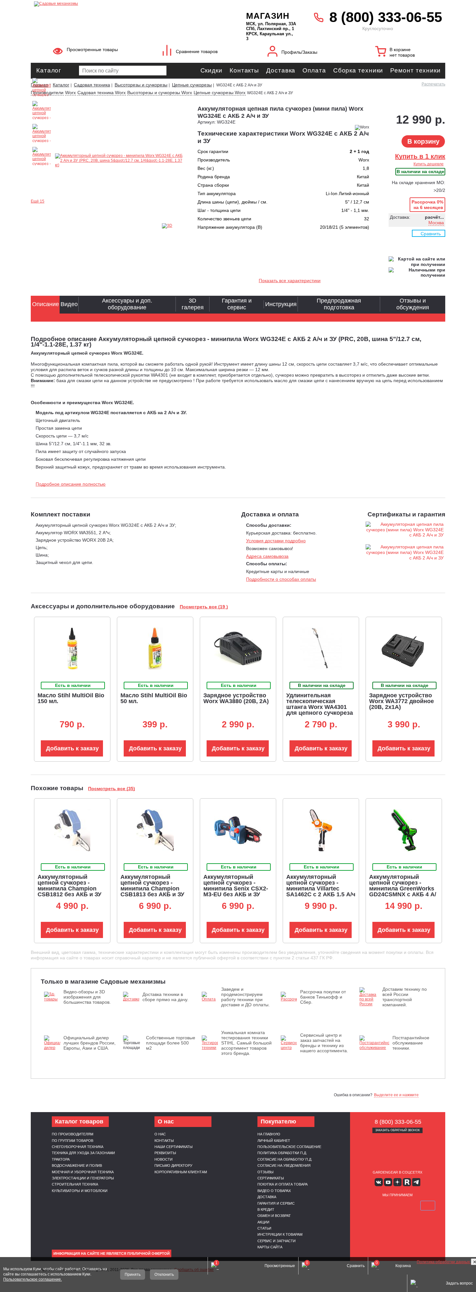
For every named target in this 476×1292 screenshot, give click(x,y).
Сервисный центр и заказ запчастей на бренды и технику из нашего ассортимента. (324, 1042)
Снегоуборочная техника (77, 1147)
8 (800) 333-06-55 (385, 17)
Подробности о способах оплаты (281, 579)
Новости (163, 1159)
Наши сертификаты (173, 1147)
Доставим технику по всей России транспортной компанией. (404, 997)
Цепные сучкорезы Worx (219, 92)
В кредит (265, 1209)
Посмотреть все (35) (111, 788)
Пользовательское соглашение (289, 1147)
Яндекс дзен (397, 1182)
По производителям (72, 1134)
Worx (70, 92)
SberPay (427, 1205)
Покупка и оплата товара (282, 1184)
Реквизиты (165, 1153)
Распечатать (433, 84)
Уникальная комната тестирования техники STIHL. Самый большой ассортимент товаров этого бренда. (246, 1043)
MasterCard (382, 1205)
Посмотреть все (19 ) (204, 606)
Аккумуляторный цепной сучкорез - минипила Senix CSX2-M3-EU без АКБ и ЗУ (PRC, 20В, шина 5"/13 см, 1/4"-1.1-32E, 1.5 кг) (235, 891)
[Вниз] (447, 45)
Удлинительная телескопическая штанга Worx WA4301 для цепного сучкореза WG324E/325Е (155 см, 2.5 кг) (319, 710)
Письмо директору (173, 1165)
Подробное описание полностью (71, 484)
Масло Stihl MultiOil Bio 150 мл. (71, 698)
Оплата (314, 70)
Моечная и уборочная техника (83, 1172)
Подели (404, 1205)
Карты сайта (269, 1247)
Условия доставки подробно (276, 540)
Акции (263, 1222)
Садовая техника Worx (101, 92)
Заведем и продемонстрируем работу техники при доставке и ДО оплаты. (245, 997)
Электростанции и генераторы (83, 1178)
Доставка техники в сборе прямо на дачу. (165, 997)
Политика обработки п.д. (282, 1153)
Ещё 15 (37, 201)
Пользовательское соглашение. (32, 1279)
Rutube (407, 1182)
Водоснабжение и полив (77, 1165)
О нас (160, 1134)
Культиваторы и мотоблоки (80, 1191)
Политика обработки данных (444, 1262)
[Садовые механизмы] (126, 3)
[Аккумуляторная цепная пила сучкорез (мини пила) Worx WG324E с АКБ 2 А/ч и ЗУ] (119, 160)
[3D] (175, 225)
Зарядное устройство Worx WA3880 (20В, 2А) (236, 698)
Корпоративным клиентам (180, 1172)
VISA (367, 1205)
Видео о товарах (274, 1191)
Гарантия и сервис (276, 1203)
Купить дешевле (429, 164)
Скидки (211, 70)
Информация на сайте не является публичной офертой (111, 1253)
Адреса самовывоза (267, 556)
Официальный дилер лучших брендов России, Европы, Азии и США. (89, 1043)
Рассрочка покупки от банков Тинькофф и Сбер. (323, 997)
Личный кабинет (273, 1141)
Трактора (61, 1159)
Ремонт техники (415, 70)
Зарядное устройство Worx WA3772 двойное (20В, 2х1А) (401, 701)
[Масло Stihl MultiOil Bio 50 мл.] (155, 648)
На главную (268, 1134)
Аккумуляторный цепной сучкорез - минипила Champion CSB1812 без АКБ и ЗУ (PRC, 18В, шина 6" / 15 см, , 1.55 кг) (70, 891)
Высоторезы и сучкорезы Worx (159, 92)
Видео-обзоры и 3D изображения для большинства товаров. (87, 997)
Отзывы (265, 1172)
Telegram (416, 1182)
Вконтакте (379, 1182)
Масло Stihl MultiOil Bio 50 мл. (153, 698)
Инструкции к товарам (279, 1234)
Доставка (280, 70)
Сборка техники (358, 70)
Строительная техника (75, 1184)
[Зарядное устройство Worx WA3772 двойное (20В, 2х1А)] (404, 648)
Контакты (244, 70)
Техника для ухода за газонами (83, 1153)
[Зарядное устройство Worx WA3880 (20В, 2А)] (238, 648)
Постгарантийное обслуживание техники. (410, 1043)
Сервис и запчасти (276, 1241)
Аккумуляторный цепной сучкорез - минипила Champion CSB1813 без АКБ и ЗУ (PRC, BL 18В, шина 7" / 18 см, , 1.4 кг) (153, 891)
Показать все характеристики (290, 280)
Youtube (388, 1182)
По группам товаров (72, 1141)
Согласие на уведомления (284, 1165)
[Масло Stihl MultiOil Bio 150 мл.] (72, 648)
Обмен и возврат (274, 1216)
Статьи (264, 1228)
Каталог (48, 70)
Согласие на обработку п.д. (284, 1159)
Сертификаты (270, 1178)
